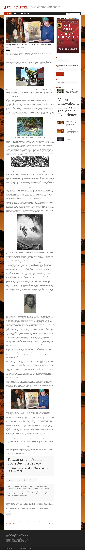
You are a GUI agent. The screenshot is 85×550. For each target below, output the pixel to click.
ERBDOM (24, 47)
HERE (34, 6)
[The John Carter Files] (16, 7)
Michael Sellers (17, 47)
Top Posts (15, 13)
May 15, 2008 (11, 480)
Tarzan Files (8, 13)
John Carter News (25, 13)
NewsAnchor (23, 548)
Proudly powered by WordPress (11, 548)
